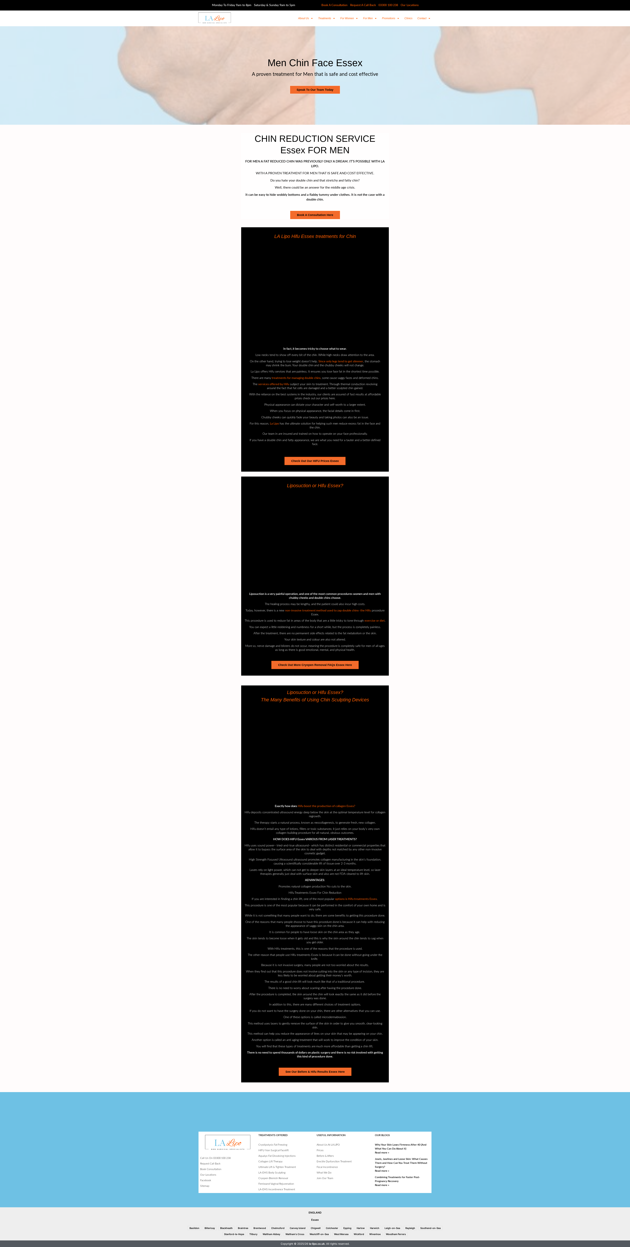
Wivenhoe (375, 1234)
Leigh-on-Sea (392, 1228)
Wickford (359, 1234)
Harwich (374, 1228)
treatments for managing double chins (296, 378)
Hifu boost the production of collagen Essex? (326, 806)
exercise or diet (375, 620)
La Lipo (274, 423)
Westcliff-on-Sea (319, 1234)
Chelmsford (277, 1228)
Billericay (210, 1228)
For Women (347, 18)
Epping (347, 1228)
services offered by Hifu (273, 384)
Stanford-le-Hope (234, 1234)
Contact (421, 18)
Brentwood (259, 1228)
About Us (303, 18)
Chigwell (316, 1228)
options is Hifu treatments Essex (356, 899)
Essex (315, 1219)
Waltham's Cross (294, 1234)
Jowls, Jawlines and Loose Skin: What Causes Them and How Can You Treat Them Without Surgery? (401, 1163)
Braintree (243, 1228)
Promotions (388, 18)
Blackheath (226, 1228)
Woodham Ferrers (396, 1234)
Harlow (361, 1228)
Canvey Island (297, 1228)
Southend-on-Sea (430, 1228)
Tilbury (253, 1234)
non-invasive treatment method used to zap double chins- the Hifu (328, 610)
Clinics (408, 18)
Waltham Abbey (271, 1234)
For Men (368, 18)
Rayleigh (410, 1228)
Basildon (194, 1228)
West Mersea (341, 1234)
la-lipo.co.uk (317, 1243)
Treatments (324, 18)
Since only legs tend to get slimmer (340, 361)
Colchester (332, 1228)
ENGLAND (315, 1212)
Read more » (382, 1152)
